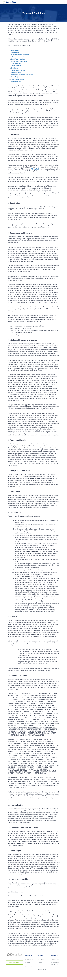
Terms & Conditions (28, 963)
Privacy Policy (35, 169)
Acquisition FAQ (29, 959)
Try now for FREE (14, 962)
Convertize (8, 2)
